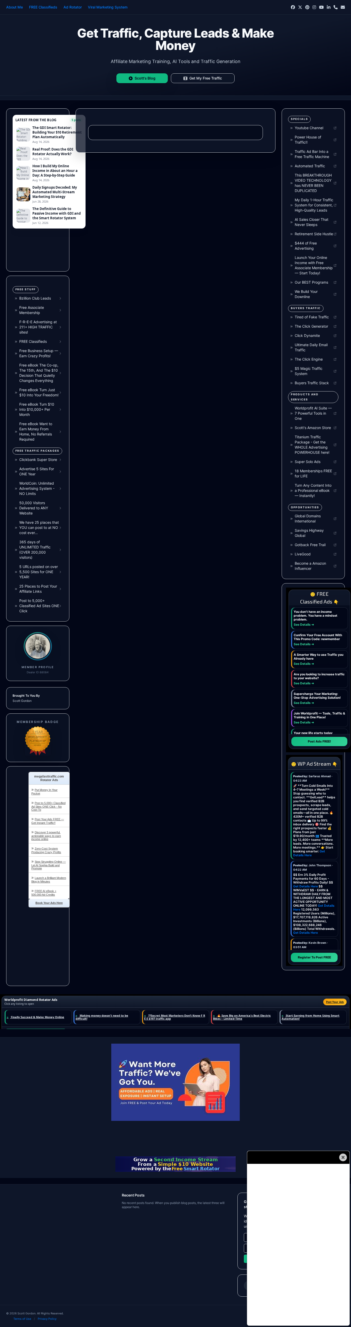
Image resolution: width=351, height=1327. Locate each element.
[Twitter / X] (300, 7)
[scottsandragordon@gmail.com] (343, 7)
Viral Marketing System (107, 7)
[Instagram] (314, 7)
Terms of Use (22, 1319)
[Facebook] (293, 7)
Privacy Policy (47, 1319)
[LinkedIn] (328, 7)
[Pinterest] (307, 7)
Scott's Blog (145, 78)
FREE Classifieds (43, 7)
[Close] (343, 1157)
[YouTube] (321, 7)
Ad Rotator (72, 7)
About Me (14, 7)
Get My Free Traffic (205, 78)
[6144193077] (336, 7)
